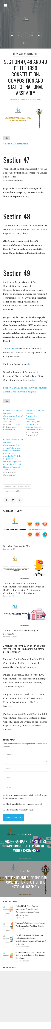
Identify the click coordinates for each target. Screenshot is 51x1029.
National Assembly (12, 491)
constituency (12, 348)
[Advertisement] (25, 996)
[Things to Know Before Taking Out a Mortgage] (25, 614)
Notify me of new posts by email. (20, 810)
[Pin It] (20, 500)
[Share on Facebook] (6, 500)
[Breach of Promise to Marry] (25, 529)
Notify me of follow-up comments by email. (24, 804)
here (30, 364)
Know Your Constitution (25, 54)
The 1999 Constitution (15, 143)
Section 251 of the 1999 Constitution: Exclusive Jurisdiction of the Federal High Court (31, 955)
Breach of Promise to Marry (18, 546)
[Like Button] (6, 138)
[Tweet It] (13, 500)
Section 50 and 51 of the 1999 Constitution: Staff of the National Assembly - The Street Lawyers (23, 663)
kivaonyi (37, 99)
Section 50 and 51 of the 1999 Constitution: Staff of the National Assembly (12, 416)
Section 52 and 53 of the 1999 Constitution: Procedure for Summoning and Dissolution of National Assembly (35, 418)
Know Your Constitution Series (17, 486)
